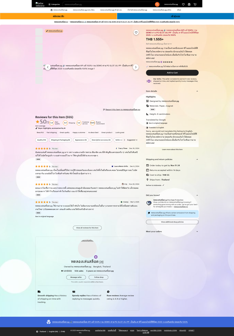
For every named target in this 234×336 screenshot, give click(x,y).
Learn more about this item (172, 149)
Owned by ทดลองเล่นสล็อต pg (77, 266)
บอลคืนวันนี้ (112, 330)
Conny (125, 202)
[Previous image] (48, 67)
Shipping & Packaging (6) (60, 140)
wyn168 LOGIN (155, 330)
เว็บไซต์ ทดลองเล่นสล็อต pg (137, 10)
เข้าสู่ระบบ (175, 16)
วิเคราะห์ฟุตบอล (142, 330)
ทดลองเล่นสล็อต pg (171, 4)
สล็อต (179, 10)
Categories (55, 4)
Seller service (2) (122, 140)
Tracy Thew (122, 148)
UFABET (191, 330)
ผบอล (132, 330)
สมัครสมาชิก (58, 16)
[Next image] (136, 67)
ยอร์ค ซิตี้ (146, 333)
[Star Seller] (161, 62)
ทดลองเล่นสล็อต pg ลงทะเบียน (83, 10)
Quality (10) (41, 140)
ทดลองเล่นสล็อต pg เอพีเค (162, 10)
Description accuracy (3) (101, 140)
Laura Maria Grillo (121, 166)
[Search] (157, 4)
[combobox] (108, 4)
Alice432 (182, 330)
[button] (96, 257)
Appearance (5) (81, 140)
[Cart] (195, 4)
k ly (126, 184)
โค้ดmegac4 (123, 330)
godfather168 (100, 330)
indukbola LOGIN (170, 330)
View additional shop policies (172, 222)
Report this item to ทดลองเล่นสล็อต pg (123, 109)
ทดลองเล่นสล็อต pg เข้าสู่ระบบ (111, 10)
